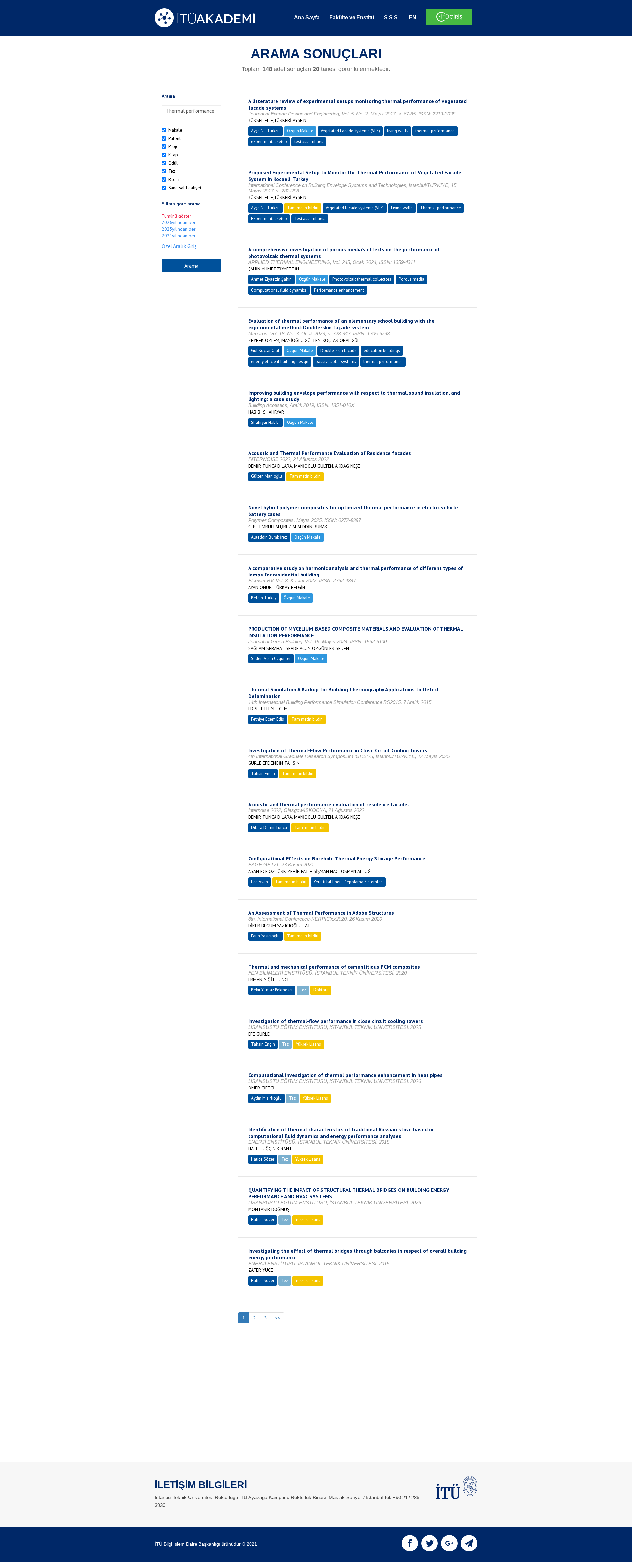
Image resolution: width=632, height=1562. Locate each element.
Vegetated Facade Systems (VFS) (350, 131)
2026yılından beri (179, 222)
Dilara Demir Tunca (269, 827)
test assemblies (308, 141)
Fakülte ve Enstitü (351, 17)
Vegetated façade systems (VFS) (355, 208)
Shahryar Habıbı (265, 422)
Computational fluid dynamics (279, 290)
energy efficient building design (279, 361)
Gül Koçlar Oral (265, 350)
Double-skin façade (338, 350)
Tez (171, 171)
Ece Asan (259, 881)
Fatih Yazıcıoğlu (265, 936)
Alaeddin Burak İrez (269, 537)
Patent (174, 138)
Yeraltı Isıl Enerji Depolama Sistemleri (348, 881)
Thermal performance (440, 208)
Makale (175, 130)
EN (412, 17)
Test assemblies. (309, 218)
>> (277, 1317)
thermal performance (435, 131)
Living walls (402, 208)
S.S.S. (391, 17)
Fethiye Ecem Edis (267, 719)
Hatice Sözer (262, 1159)
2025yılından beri (179, 229)
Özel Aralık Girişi (180, 246)
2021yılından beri (179, 236)
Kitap (173, 155)
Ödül (173, 163)
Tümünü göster (176, 216)
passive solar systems (336, 361)
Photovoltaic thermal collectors (361, 279)
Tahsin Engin (263, 773)
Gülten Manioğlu (266, 476)
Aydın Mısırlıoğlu (266, 1098)
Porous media (411, 279)
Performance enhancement (339, 290)
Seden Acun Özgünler (271, 658)
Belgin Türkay (263, 598)
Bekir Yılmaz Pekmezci (271, 990)
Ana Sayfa (307, 17)
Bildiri (173, 179)
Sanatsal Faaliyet (184, 188)
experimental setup (269, 141)
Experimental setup (269, 218)
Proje (173, 146)
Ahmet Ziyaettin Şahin (271, 279)
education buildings (382, 350)
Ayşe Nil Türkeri (265, 131)
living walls (397, 131)
